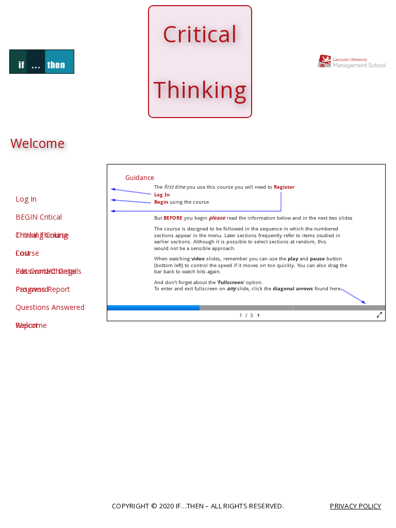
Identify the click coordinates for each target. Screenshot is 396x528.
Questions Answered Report (50, 309)
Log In (26, 199)
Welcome (31, 325)
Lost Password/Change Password (45, 255)
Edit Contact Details (48, 271)
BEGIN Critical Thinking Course (42, 219)
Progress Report (42, 289)
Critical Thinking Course (41, 237)
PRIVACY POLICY (355, 505)
